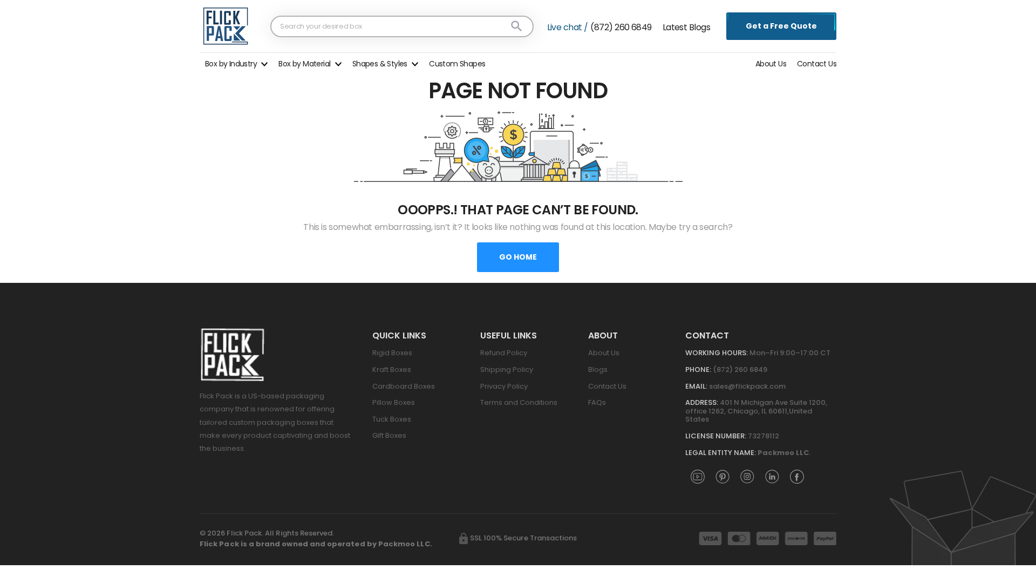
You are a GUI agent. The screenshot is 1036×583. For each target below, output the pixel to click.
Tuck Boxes (391, 419)
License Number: (715, 436)
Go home (518, 257)
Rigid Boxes (392, 353)
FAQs (597, 402)
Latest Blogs (686, 27)
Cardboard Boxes (403, 386)
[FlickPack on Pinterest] (722, 476)
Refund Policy (503, 353)
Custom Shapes (457, 63)
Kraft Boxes (391, 369)
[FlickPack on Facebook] (797, 476)
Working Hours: (716, 353)
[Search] (516, 26)
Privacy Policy (504, 386)
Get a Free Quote (781, 26)
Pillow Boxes (393, 402)
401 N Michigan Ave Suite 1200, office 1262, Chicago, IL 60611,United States (756, 410)
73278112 (763, 436)
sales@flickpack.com (747, 386)
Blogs (598, 369)
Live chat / (567, 27)
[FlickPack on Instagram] (747, 476)
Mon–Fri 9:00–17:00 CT (789, 353)
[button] (236, 62)
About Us (770, 63)
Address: (701, 402)
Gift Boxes (389, 435)
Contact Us (816, 63)
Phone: (698, 369)
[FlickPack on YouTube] (697, 476)
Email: (696, 386)
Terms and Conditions (518, 402)
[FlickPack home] (225, 25)
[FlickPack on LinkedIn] (772, 476)
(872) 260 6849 (620, 27)
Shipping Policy (506, 369)
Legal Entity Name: (720, 453)
